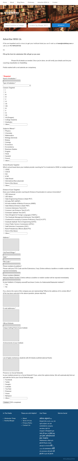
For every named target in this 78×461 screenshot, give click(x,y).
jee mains (44, 438)
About (12, 2)
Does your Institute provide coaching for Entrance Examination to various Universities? (32, 192)
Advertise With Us (43, 2)
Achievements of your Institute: (13, 343)
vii (46, 445)
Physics (45, 443)
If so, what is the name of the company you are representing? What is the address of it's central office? (37, 291)
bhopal (42, 421)
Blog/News (20, 2)
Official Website (8, 323)
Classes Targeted (9, 88)
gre (53, 431)
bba (51, 418)
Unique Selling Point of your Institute (15, 328)
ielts (41, 433)
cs (49, 428)
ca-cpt (48, 421)
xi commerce (47, 448)
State (5, 257)
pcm (41, 443)
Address (6, 237)
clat (51, 423)
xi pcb (45, 453)
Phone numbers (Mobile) (11, 275)
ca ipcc (44, 423)
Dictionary (31, 2)
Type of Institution (9, 83)
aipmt (47, 418)
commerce (43, 426)
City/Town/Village (9, 252)
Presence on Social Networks (13, 373)
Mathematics (43, 440)
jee (51, 433)
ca (45, 421)
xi (51, 445)
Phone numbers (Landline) (12, 266)
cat (48, 423)
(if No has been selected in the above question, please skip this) (24, 293)
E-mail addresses (9, 308)
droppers (48, 431)
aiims (42, 418)
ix (48, 433)
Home (5, 2)
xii (53, 448)
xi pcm (50, 454)
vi (44, 445)
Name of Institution (9, 78)
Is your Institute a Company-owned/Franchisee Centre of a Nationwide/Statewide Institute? (34, 282)
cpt (46, 428)
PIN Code (7, 261)
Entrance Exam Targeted (11, 190)
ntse (49, 440)
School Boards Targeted (11, 165)
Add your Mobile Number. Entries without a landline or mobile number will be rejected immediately (36, 277)
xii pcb (50, 451)
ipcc (46, 433)
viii (48, 445)
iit (43, 433)
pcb (52, 440)
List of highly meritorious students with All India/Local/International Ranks (27, 358)
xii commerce (43, 451)
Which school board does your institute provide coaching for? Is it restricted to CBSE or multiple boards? (38, 167)
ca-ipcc (51, 421)
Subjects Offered (9, 128)
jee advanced (49, 436)
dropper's (42, 431)
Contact (55, 2)
